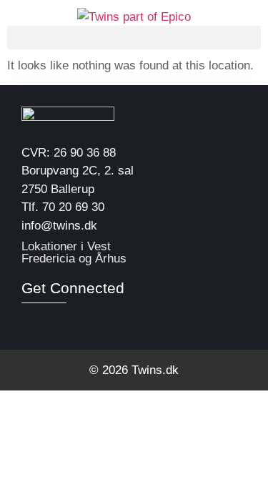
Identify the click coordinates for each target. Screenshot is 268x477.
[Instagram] (56, 319)
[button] (134, 37)
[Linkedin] (30, 319)
